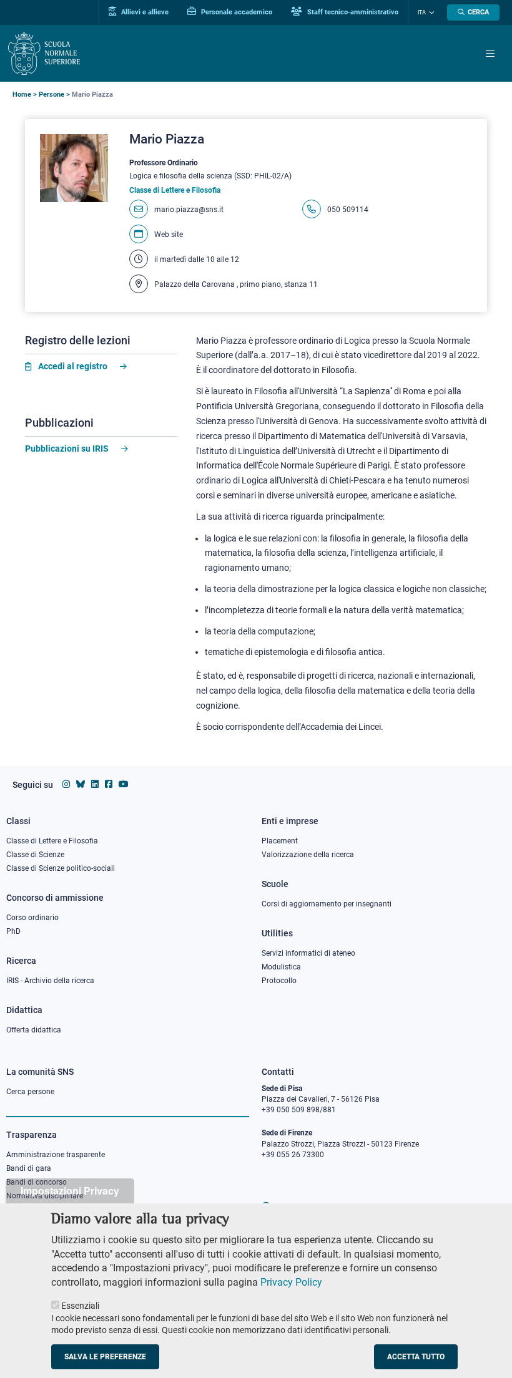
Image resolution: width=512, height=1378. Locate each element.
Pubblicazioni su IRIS (67, 449)
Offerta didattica (33, 1030)
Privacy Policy (291, 1282)
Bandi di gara (28, 1168)
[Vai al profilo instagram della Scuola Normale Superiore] (66, 784)
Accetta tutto (416, 1356)
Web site (168, 234)
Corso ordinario (32, 917)
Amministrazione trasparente (55, 1154)
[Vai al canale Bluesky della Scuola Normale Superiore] (80, 784)
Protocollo (279, 980)
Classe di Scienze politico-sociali (60, 868)
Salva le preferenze (105, 1356)
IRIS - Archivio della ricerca (50, 980)
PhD (13, 931)
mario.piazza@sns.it (189, 209)
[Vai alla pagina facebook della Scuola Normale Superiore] (108, 784)
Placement (280, 841)
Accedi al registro (72, 366)
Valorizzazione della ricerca (308, 854)
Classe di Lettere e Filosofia (52, 841)
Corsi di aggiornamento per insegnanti (326, 904)
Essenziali (80, 1306)
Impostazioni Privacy (70, 1190)
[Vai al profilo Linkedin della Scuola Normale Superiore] (95, 784)
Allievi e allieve (144, 11)
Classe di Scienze (35, 854)
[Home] (44, 53)
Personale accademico (235, 11)
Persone (51, 94)
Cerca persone (30, 1091)
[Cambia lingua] (430, 12)
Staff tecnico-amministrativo (351, 11)
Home (21, 94)
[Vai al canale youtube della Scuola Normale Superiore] (124, 784)
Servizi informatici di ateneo (308, 953)
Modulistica (281, 967)
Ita (422, 12)
